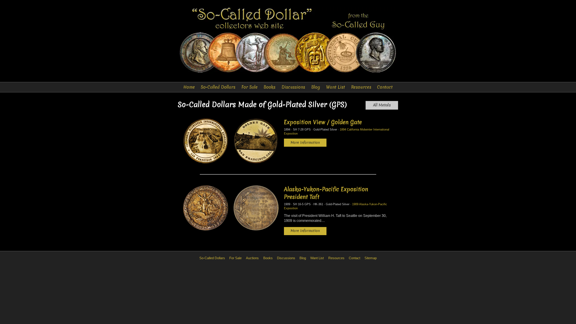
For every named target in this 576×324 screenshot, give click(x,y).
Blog (315, 87)
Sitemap (370, 258)
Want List (335, 87)
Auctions (252, 258)
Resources (361, 87)
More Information (305, 142)
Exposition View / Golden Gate (323, 122)
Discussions (293, 87)
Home (189, 87)
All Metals (382, 105)
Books (269, 87)
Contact (385, 87)
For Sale (249, 87)
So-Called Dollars (218, 87)
